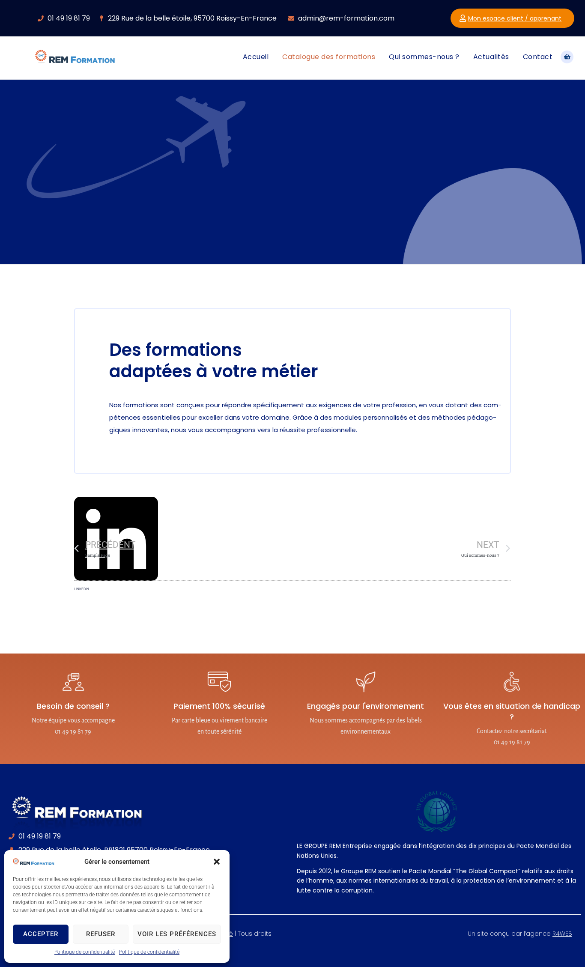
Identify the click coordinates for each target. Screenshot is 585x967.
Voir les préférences (176, 934)
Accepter (40, 934)
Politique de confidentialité (84, 952)
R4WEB (562, 933)
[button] (216, 861)
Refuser (100, 934)
